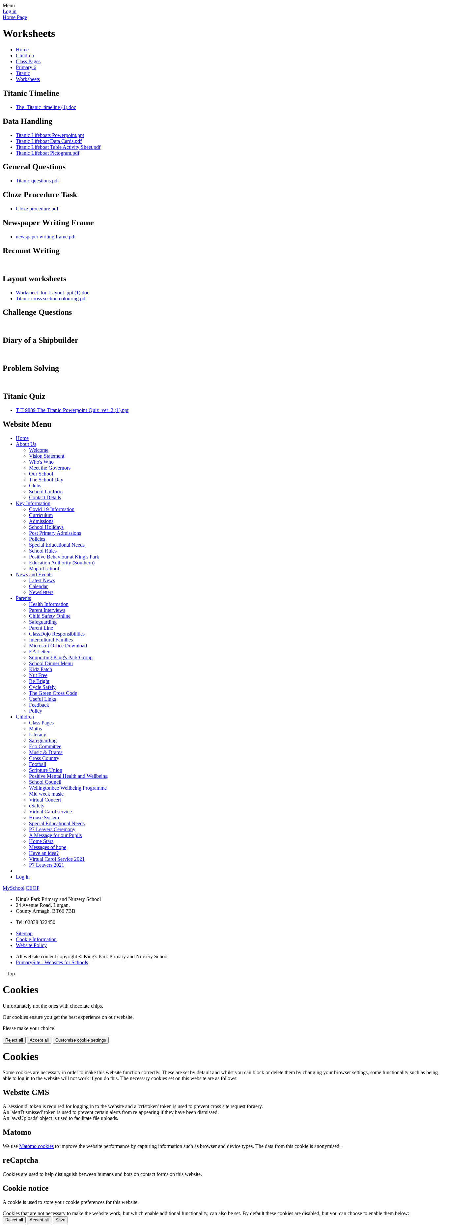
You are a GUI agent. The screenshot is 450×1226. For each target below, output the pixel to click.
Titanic (23, 73)
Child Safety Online (49, 616)
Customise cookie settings (80, 1040)
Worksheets (28, 79)
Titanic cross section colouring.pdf (51, 298)
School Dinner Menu (51, 663)
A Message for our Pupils (55, 835)
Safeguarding (43, 622)
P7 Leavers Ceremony (52, 829)
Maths (35, 728)
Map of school (44, 568)
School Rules (43, 551)
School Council (45, 782)
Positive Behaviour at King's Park (64, 556)
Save (60, 1219)
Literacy (37, 734)
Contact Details (45, 497)
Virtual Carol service (50, 811)
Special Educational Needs (57, 545)
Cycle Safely (42, 687)
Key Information (33, 503)
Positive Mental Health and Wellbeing (68, 776)
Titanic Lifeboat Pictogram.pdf (47, 153)
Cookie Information (36, 939)
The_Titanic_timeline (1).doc (46, 107)
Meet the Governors (49, 468)
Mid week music (46, 794)
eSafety (36, 805)
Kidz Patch (40, 669)
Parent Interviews (47, 610)
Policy (35, 711)
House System (44, 817)
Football (37, 764)
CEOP (33, 888)
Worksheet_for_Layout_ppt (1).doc (52, 292)
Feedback (39, 705)
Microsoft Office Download (58, 645)
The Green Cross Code (53, 693)
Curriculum (41, 515)
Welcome (38, 450)
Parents (23, 598)
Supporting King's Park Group (61, 657)
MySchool (13, 888)
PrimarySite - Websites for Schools (52, 962)
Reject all (14, 1040)
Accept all (39, 1040)
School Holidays (46, 527)
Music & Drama (46, 752)
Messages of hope (47, 847)
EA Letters (40, 651)
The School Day (46, 479)
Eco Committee (45, 746)
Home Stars (41, 841)
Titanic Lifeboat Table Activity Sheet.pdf (58, 147)
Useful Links (42, 699)
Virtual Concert (45, 800)
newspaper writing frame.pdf (46, 236)
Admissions (41, 521)
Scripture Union (45, 770)
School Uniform (46, 491)
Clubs (35, 485)
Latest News (42, 580)
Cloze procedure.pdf (37, 208)
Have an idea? (44, 853)
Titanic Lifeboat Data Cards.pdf (49, 141)
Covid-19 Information (51, 509)
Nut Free (38, 675)
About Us (26, 444)
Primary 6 (26, 67)
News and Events (34, 574)
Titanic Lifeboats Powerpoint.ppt (50, 135)
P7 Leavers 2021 (46, 865)
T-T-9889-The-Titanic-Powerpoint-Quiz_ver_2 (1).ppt (72, 410)
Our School (41, 474)
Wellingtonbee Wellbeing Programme (68, 788)
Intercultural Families (51, 639)
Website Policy (31, 945)
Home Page (15, 17)
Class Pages (28, 61)
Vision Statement (46, 456)
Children (25, 55)
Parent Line (41, 628)
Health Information (49, 604)
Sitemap (24, 933)
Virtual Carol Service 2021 (57, 859)
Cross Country (44, 758)
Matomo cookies (36, 1146)
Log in (9, 11)
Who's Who (41, 462)
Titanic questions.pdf (37, 180)
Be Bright (39, 681)
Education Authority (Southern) (62, 562)
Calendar (38, 586)
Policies (37, 539)
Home (22, 49)
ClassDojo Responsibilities (57, 634)
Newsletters (41, 592)
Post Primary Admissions (55, 533)
